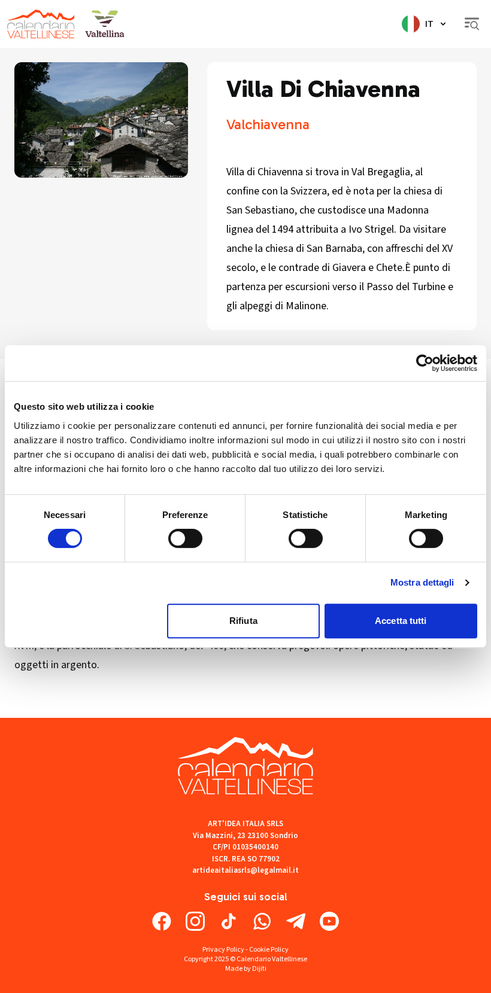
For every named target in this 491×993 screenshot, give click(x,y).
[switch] (185, 538)
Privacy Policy (223, 950)
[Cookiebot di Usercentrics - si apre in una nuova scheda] (424, 363)
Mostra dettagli (422, 582)
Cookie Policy (269, 950)
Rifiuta (243, 621)
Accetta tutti (400, 621)
